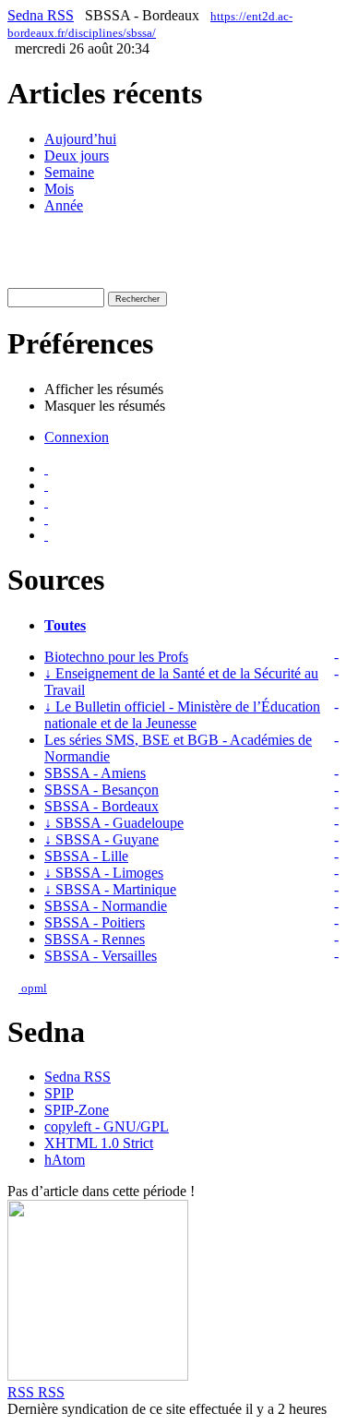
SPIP (59, 1093)
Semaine (69, 172)
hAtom (64, 1160)
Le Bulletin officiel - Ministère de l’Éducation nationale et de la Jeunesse (182, 715)
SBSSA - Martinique (110, 889)
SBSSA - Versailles (100, 956)
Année (63, 205)
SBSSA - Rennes (94, 939)
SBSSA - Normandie (105, 906)
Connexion (76, 437)
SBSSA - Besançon (101, 789)
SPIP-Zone (76, 1110)
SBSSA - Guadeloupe (114, 823)
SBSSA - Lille (86, 856)
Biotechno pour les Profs (116, 657)
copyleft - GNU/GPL (106, 1126)
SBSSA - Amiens (95, 773)
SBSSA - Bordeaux (101, 806)
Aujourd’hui (80, 139)
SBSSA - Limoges (103, 872)
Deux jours (76, 155)
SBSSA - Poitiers (94, 922)
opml (32, 988)
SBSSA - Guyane (101, 839)
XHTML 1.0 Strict (98, 1143)
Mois (59, 189)
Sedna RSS (40, 15)
